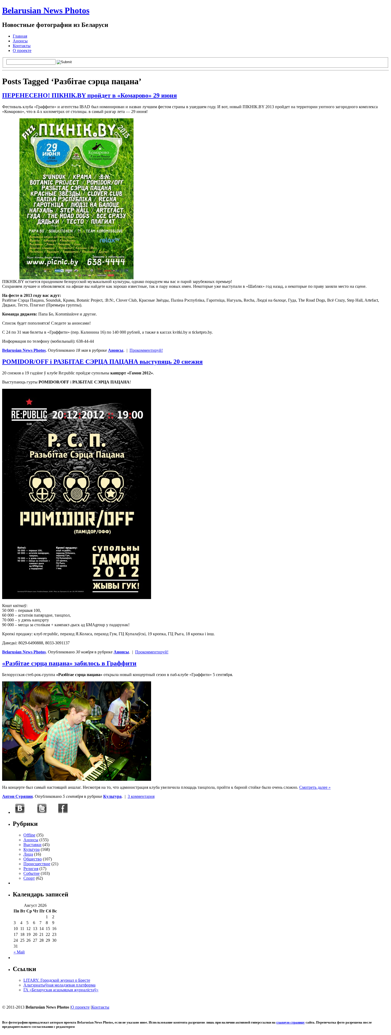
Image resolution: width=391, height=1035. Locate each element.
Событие (31, 873)
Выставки (32, 844)
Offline (29, 835)
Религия (30, 868)
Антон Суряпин (17, 796)
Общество (32, 859)
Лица (28, 854)
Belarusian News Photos (45, 10)
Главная (20, 36)
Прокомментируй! (146, 350)
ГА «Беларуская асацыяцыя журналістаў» (60, 990)
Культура (112, 796)
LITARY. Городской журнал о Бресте (56, 980)
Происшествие (36, 864)
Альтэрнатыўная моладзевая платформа (59, 985)
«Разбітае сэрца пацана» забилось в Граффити (69, 663)
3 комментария (141, 796)
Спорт (29, 878)
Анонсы (20, 41)
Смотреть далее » (315, 787)
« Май (19, 952)
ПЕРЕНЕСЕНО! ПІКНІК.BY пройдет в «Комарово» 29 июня (89, 95)
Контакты (22, 45)
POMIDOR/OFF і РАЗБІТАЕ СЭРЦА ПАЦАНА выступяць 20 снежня (102, 361)
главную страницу (290, 1022)
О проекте (22, 50)
